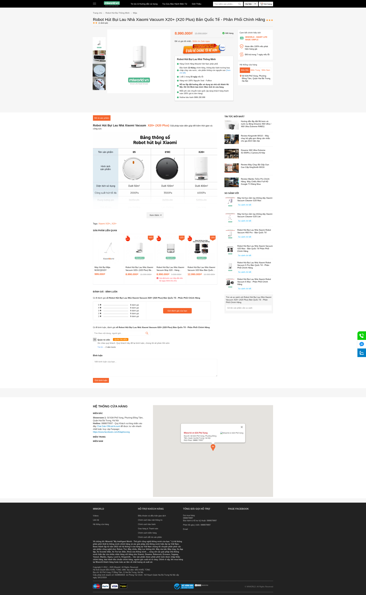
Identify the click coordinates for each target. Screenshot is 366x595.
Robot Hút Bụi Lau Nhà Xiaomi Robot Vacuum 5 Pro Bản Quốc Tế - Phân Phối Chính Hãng (254, 265)
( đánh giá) (103, 23)
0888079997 (206, 525)
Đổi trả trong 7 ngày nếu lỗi (257, 54)
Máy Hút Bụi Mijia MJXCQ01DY (102, 268)
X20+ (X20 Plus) (158, 125)
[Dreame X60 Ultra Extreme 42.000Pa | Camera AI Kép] (231, 154)
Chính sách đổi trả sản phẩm (150, 537)
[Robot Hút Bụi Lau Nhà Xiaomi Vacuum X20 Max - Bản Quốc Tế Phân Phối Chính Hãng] (202, 263)
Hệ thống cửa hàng (101, 524)
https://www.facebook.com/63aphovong (111, 432)
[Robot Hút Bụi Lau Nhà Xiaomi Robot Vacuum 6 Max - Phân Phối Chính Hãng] (230, 284)
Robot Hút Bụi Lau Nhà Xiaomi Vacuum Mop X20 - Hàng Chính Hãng (170, 269)
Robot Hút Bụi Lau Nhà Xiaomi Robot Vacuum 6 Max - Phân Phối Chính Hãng (254, 281)
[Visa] (114, 588)
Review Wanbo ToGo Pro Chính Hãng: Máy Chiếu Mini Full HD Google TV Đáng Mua (255, 181)
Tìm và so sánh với (248, 299)
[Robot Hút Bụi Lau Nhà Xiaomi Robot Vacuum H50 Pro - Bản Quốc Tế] (230, 235)
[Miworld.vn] (112, 3)
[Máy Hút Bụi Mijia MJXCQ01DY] (109, 263)
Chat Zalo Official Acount (108, 426)
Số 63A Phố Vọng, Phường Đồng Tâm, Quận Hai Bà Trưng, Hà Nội (256, 78)
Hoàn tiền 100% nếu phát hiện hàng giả (256, 47)
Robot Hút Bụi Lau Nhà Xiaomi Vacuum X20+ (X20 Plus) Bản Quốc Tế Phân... (139, 269)
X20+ (114, 223)
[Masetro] (96, 588)
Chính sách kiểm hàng (147, 533)
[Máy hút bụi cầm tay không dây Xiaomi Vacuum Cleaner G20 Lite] (230, 219)
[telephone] (361, 335)
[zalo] (361, 352)
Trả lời (100, 347)
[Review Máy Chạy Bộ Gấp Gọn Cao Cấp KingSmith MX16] (231, 168)
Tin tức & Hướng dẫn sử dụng (144, 4)
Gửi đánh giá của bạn (177, 311)
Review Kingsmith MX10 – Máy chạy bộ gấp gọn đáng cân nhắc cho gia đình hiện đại (255, 138)
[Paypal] (105, 588)
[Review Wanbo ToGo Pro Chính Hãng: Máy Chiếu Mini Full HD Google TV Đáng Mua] (231, 183)
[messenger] (361, 344)
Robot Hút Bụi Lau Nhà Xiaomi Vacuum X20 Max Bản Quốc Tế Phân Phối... (201, 269)
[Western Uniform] (123, 588)
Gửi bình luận (101, 380)
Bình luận (98, 355)
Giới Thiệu (196, 4)
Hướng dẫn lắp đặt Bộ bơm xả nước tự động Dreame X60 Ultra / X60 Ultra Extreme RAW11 (256, 124)
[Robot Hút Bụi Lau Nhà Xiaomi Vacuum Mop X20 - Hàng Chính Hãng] (171, 263)
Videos (96, 516)
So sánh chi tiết (244, 205)
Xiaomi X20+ (105, 223)
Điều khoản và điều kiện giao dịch (152, 516)
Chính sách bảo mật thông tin (150, 520)
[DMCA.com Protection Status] (201, 586)
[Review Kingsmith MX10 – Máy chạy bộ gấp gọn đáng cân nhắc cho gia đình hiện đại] (231, 139)
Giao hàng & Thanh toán (148, 529)
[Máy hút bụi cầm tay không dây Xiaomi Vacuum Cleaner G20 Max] (230, 203)
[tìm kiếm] (239, 4)
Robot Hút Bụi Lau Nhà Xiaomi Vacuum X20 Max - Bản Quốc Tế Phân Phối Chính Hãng (255, 248)
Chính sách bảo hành (147, 524)
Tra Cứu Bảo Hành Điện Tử (174, 4)
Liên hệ (96, 520)
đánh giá (134, 305)
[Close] (241, 427)
